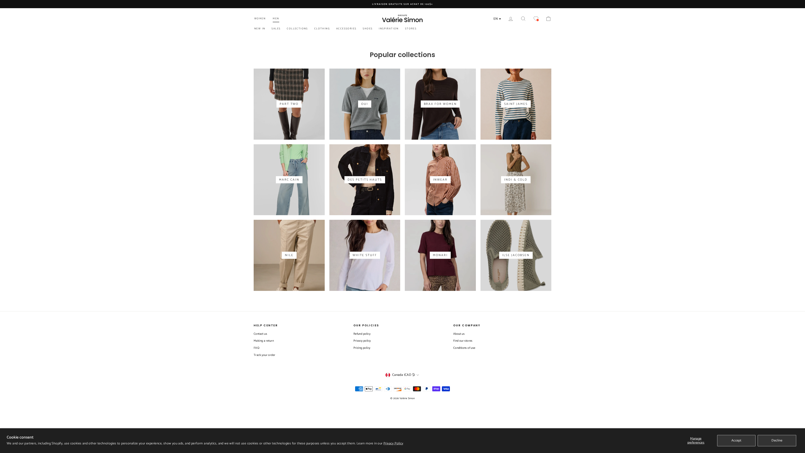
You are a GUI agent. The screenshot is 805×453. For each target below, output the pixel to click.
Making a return (264, 340)
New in (259, 29)
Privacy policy (362, 340)
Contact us (260, 334)
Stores (411, 29)
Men (276, 19)
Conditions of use (464, 348)
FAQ (256, 348)
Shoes (368, 29)
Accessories (346, 29)
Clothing (322, 29)
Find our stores (463, 340)
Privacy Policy (393, 443)
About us (459, 334)
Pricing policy (361, 348)
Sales (275, 29)
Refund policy (361, 334)
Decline (776, 440)
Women (260, 19)
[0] (535, 18)
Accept (736, 440)
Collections (297, 29)
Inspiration (389, 29)
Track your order (264, 355)
